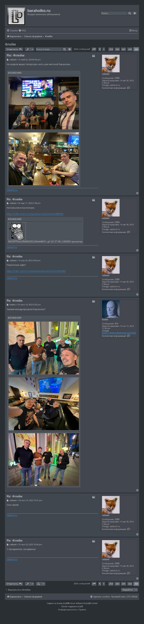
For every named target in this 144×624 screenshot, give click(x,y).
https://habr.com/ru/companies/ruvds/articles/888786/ (35, 213)
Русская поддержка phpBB (72, 606)
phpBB (65, 603)
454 (116, 323)
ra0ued (105, 74)
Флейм (10, 44)
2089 (116, 78)
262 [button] (130, 49)
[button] (94, 49)
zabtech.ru (12, 190)
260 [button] (117, 49)
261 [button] (123, 49)
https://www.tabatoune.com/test (119, 333)
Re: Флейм (15, 55)
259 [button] (111, 49)
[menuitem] (22, 30)
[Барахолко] (16, 16)
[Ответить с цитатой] (93, 56)
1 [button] (103, 49)
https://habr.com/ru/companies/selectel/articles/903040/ (36, 271)
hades (105, 319)
